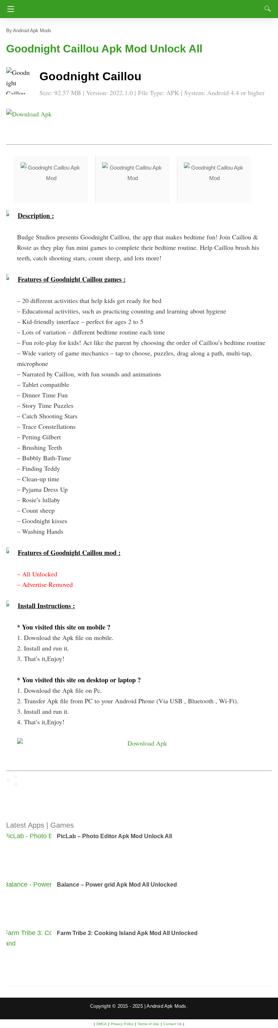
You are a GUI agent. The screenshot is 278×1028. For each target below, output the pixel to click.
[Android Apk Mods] (139, 7)
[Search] (266, 8)
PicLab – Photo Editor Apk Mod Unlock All (114, 836)
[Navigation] (9, 9)
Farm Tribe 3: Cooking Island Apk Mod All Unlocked (127, 933)
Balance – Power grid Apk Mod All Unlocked (117, 885)
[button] (20, 81)
